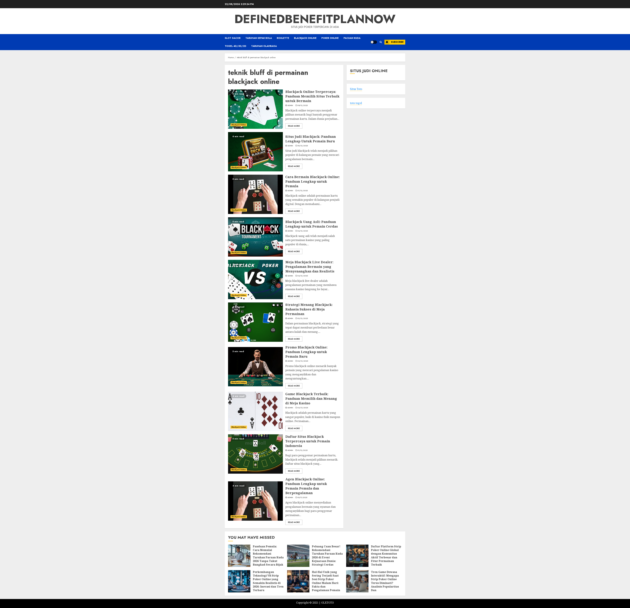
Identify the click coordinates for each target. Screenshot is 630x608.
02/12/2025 (302, 361)
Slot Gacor (233, 38)
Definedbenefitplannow (315, 19)
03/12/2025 (302, 318)
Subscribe (397, 42)
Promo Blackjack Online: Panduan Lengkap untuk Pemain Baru (306, 352)
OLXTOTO (327, 602)
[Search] (381, 42)
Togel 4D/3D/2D (235, 46)
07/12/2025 (302, 191)
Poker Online (330, 38)
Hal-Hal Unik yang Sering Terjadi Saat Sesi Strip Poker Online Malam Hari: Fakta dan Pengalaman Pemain (326, 581)
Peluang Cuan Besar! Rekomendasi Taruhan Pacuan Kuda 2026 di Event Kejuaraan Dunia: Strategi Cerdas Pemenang (327, 557)
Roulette (283, 38)
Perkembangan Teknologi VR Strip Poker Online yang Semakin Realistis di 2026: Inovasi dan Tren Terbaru (268, 581)
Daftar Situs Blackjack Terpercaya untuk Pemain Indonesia (307, 441)
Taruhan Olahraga (264, 46)
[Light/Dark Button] (373, 42)
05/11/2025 (302, 497)
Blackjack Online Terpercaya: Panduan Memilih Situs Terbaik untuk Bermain (312, 96)
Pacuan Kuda (352, 38)
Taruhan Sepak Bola (258, 38)
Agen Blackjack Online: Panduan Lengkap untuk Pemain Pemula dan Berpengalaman (306, 486)
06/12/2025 (302, 231)
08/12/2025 (302, 146)
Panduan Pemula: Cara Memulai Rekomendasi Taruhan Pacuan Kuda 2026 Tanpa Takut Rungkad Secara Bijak (268, 556)
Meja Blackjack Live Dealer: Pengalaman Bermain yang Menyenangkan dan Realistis (309, 266)
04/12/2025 (302, 276)
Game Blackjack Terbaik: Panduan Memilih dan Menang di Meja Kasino (311, 398)
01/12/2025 (302, 450)
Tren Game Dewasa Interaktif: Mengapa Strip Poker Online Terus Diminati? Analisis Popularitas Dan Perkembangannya (385, 583)
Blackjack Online (305, 38)
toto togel (356, 103)
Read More (294, 126)
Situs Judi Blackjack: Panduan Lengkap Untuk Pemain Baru (310, 138)
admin (290, 105)
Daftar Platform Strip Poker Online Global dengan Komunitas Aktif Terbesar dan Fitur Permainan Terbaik (386, 556)
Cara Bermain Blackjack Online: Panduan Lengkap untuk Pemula (312, 181)
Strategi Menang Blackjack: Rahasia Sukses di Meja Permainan (309, 309)
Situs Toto (356, 89)
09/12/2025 (302, 105)
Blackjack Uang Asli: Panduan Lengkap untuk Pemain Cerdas (311, 224)
